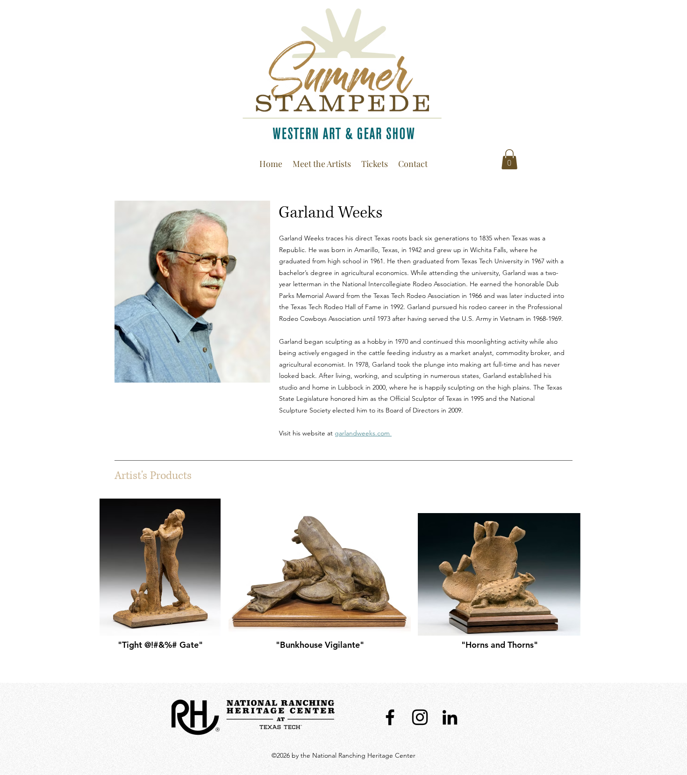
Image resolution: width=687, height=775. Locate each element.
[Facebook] (390, 717)
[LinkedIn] (449, 717)
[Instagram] (419, 717)
